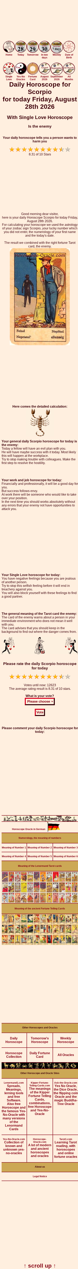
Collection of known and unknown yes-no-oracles (14, 1146)
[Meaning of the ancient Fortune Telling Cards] (40, 944)
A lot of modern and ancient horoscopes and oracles (39, 1148)
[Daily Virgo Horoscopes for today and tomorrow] (37, 1067)
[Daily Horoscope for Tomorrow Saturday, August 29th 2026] (33, 47)
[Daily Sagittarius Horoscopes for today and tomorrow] (55, 1067)
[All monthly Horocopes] (69, 73)
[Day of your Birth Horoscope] (69, 51)
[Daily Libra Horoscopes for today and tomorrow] (43, 1067)
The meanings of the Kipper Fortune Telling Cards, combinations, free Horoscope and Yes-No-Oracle (40, 1098)
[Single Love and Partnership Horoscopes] (9, 73)
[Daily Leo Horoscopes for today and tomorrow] (31, 1067)
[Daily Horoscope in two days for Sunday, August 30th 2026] (44, 47)
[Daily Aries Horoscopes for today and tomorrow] (6, 1067)
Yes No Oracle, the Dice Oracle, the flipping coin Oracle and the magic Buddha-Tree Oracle (66, 1093)
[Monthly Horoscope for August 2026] (44, 73)
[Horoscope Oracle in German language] (53, 830)
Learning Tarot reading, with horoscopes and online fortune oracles (65, 1148)
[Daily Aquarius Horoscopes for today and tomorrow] (67, 1067)
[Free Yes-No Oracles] (21, 73)
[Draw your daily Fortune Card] (33, 73)
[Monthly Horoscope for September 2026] (56, 74)
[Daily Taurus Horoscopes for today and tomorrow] (12, 1067)
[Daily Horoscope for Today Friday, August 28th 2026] (21, 47)
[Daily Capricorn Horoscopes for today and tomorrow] (61, 1067)
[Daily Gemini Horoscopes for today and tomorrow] (18, 1067)
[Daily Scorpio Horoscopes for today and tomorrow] (49, 1067)
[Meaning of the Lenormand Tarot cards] (40, 902)
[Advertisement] (39, 21)
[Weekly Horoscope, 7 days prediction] (56, 52)
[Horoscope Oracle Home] (9, 51)
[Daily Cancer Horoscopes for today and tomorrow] (24, 1067)
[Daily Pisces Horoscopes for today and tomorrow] (73, 1067)
